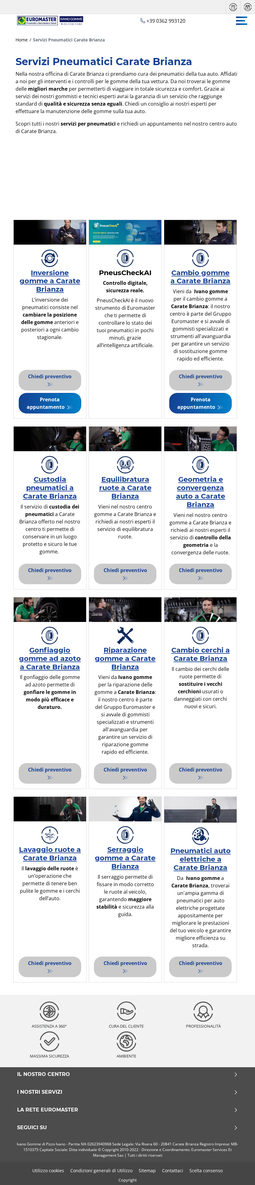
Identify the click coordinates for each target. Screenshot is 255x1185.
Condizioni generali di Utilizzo (101, 1170)
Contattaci (172, 1170)
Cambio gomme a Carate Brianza (200, 276)
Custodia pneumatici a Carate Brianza (50, 487)
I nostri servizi (39, 1092)
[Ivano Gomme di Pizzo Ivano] (47, 20)
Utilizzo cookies (48, 1170)
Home (22, 40)
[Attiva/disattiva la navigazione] (241, 21)
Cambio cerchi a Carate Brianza (200, 654)
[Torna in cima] (239, 1172)
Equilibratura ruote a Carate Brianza (125, 487)
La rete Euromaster (47, 1109)
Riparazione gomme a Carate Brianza (125, 658)
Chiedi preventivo (50, 376)
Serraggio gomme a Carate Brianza (125, 858)
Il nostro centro (43, 1074)
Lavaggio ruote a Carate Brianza (50, 853)
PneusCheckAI (125, 272)
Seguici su (32, 1127)
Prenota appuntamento (46, 403)
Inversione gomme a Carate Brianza (50, 281)
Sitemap (147, 1170)
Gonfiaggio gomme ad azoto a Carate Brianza (50, 658)
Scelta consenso (206, 1170)
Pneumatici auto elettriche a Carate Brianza (200, 859)
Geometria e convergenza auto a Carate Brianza (200, 492)
